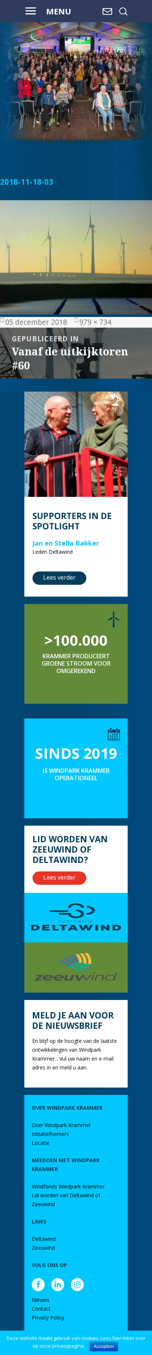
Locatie (40, 1142)
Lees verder (59, 577)
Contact (41, 1308)
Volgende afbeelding (66, 141)
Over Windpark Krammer (61, 1125)
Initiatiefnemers (50, 1133)
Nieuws (40, 1299)
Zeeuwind (43, 1247)
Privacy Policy (48, 1317)
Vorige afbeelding (53, 116)
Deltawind (44, 1238)
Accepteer (104, 1346)
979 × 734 (95, 322)
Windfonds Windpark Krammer (68, 1186)
